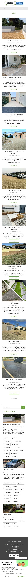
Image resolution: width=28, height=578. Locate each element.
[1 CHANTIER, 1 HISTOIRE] (14, 28)
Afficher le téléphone (15, 549)
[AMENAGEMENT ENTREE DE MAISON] (14, 139)
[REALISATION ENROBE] (14, 367)
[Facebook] (10, 555)
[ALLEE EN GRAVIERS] (14, 254)
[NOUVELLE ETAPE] (14, 463)
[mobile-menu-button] (23, 8)
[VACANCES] (14, 508)
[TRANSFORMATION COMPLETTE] (14, 65)
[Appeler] (4, 8)
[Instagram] (17, 555)
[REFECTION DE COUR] (14, 329)
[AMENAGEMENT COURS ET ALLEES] (14, 215)
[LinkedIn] (14, 555)
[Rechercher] (23, 407)
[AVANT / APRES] (14, 290)
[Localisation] (14, 8)
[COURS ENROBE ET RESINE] (14, 102)
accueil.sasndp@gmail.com (15, 551)
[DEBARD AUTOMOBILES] (14, 178)
